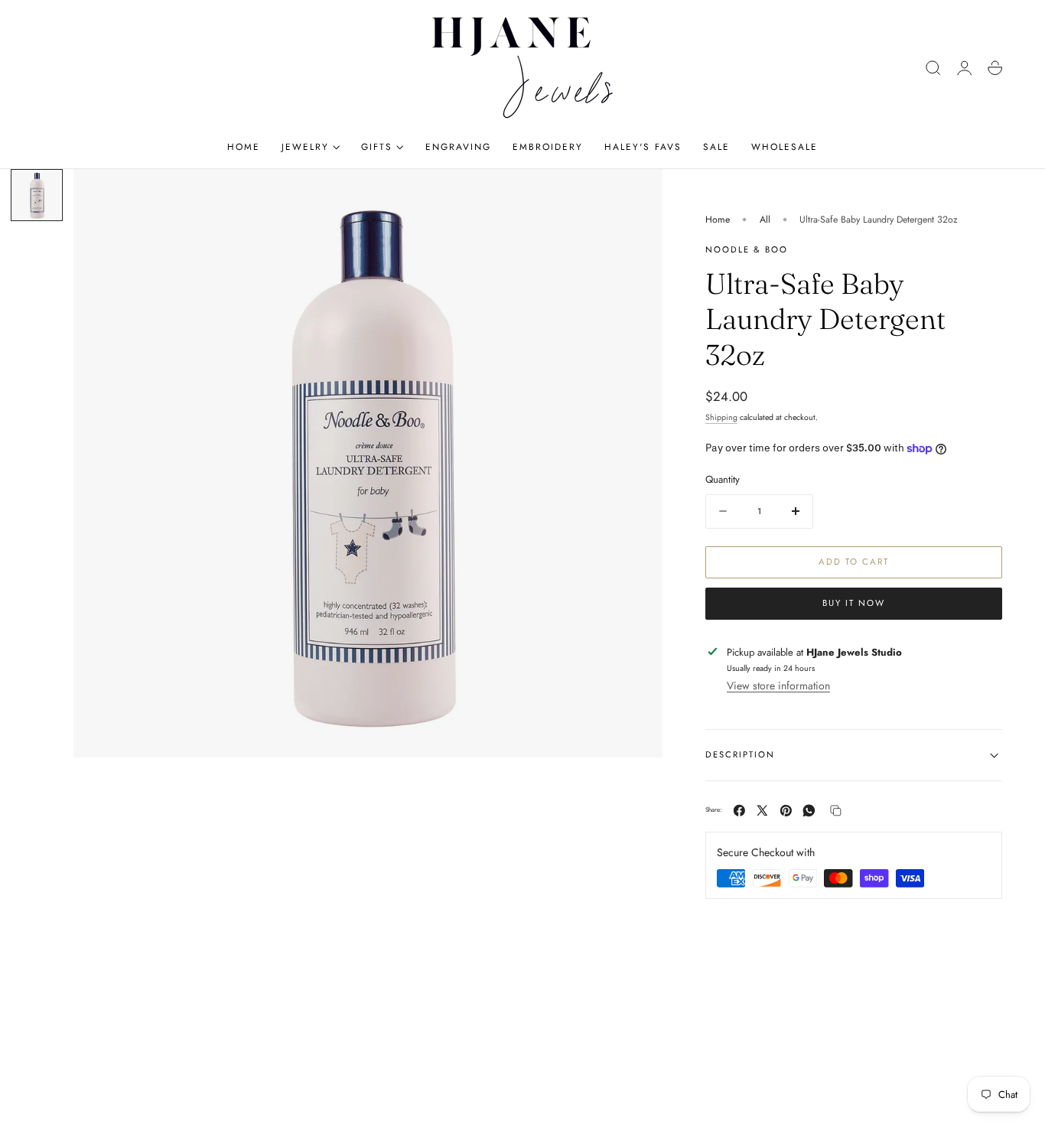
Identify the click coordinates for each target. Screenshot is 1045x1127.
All (765, 219)
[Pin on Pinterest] (786, 810)
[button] (933, 68)
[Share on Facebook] (739, 810)
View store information (778, 685)
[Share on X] (762, 810)
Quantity (722, 479)
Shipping (721, 417)
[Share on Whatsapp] (809, 810)
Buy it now (853, 603)
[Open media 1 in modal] (636, 196)
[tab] (37, 195)
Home (717, 219)
